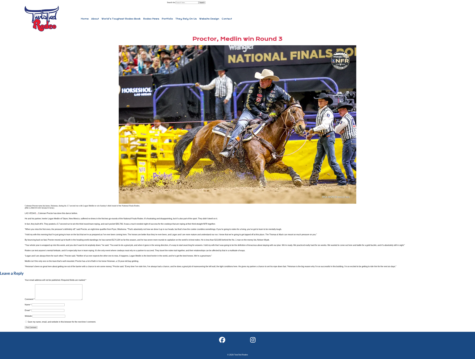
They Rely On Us (186, 19)
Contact (227, 19)
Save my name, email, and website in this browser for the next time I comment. (62, 322)
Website (28, 316)
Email (28, 310)
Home (85, 19)
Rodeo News (151, 19)
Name (28, 305)
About (95, 19)
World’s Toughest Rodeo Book (121, 19)
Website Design (209, 19)
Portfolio (167, 19)
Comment (30, 299)
